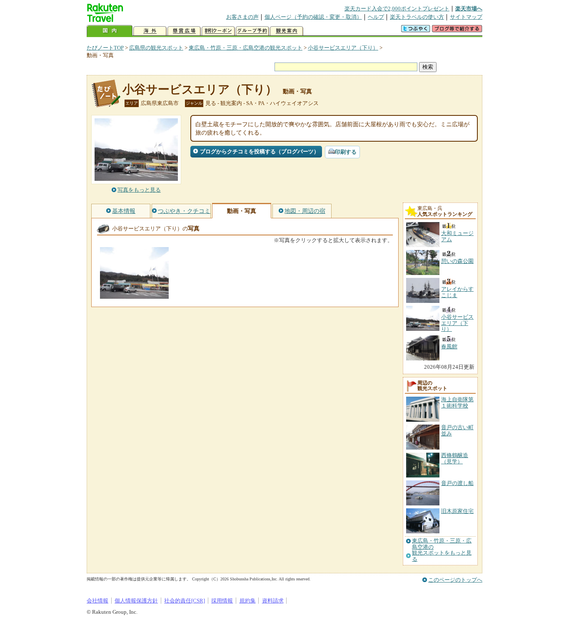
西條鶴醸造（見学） (454, 458)
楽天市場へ (468, 8)
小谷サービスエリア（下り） (343, 48)
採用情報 (222, 601)
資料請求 (273, 601)
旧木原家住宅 (457, 511)
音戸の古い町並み (457, 430)
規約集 (248, 601)
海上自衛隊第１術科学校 (457, 402)
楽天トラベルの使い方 (417, 17)
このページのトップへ (455, 580)
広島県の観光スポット (156, 48)
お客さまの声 (242, 17)
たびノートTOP (105, 48)
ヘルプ (376, 17)
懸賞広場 (184, 31)
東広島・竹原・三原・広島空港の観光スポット (245, 48)
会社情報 (97, 601)
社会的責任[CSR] (184, 601)
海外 (150, 31)
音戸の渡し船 (457, 483)
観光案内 (286, 31)
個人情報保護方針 (136, 601)
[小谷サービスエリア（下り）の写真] (134, 294)
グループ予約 (252, 31)
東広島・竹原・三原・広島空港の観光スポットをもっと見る (442, 550)
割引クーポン (218, 31)
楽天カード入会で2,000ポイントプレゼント (396, 8)
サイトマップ (466, 17)
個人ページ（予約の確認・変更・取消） (313, 17)
